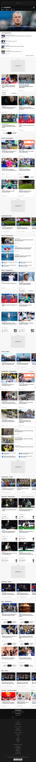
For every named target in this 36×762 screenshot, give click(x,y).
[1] (15, 713)
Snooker (18, 741)
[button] (2, 7)
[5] (20, 713)
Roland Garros (18, 749)
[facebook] (15, 759)
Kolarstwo (18, 740)
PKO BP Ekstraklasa (18, 747)
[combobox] (18, 717)
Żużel (18, 737)
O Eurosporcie (18, 722)
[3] (18, 713)
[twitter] (17, 759)
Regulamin (18, 728)
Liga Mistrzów (18, 746)
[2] (16, 713)
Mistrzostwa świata (18, 753)
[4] (19, 713)
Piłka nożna (18, 734)
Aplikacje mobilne (18, 724)
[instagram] (21, 759)
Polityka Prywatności (18, 730)
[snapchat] (19, 759)
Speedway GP (18, 750)
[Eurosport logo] (7, 7)
